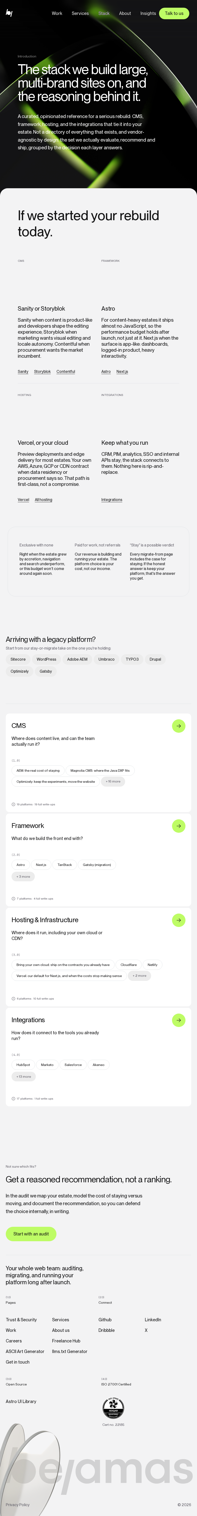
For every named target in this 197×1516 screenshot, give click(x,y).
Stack (104, 13)
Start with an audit (31, 1233)
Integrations (111, 499)
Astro (106, 371)
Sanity (23, 371)
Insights (148, 13)
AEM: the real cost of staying (38, 770)
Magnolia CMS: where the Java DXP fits (100, 770)
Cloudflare (129, 965)
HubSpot (23, 1065)
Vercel (23, 499)
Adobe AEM (77, 659)
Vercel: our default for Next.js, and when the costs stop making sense (69, 976)
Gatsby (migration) (97, 865)
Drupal (155, 659)
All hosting (43, 499)
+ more (113, 781)
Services (80, 13)
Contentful (65, 371)
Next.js (122, 371)
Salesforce (73, 1065)
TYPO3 (132, 659)
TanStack (64, 865)
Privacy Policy (18, 1505)
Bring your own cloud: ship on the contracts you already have (63, 965)
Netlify (152, 965)
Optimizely (20, 671)
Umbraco (106, 659)
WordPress (46, 659)
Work (57, 13)
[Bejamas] (11, 13)
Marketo (47, 1065)
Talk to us (174, 13)
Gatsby (46, 671)
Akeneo (99, 1065)
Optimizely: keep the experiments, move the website (56, 781)
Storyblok (42, 371)
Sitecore (18, 659)
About (125, 13)
